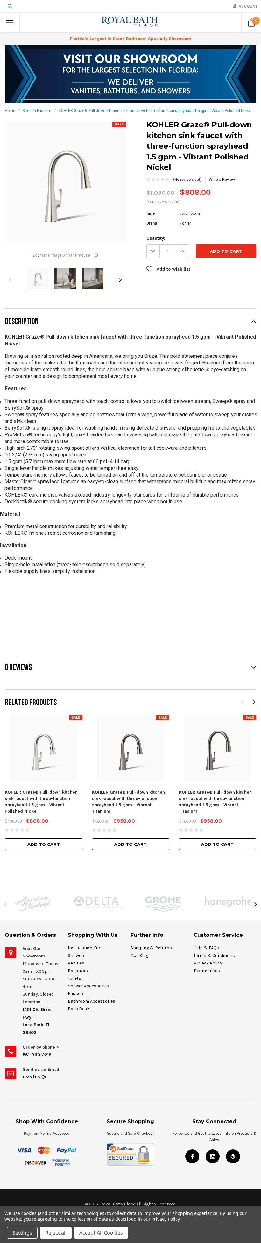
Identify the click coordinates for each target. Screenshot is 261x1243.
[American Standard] (32, 903)
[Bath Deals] (130, 74)
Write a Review (222, 179)
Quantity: (155, 238)
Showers (77, 955)
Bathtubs (78, 970)
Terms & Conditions (214, 955)
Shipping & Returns (151, 947)
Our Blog (139, 955)
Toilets (74, 978)
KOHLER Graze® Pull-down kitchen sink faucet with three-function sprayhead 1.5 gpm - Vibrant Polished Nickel (155, 111)
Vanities (76, 963)
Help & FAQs (206, 947)
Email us (32, 1077)
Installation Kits (85, 947)
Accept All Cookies (101, 1232)
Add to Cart (43, 844)
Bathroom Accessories (91, 1001)
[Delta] (98, 902)
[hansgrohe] (228, 901)
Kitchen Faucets (37, 111)
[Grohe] (163, 904)
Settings (22, 1232)
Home (10, 111)
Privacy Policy (208, 963)
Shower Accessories (88, 986)
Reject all (56, 1232)
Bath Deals (79, 1009)
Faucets (76, 993)
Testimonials (207, 970)
